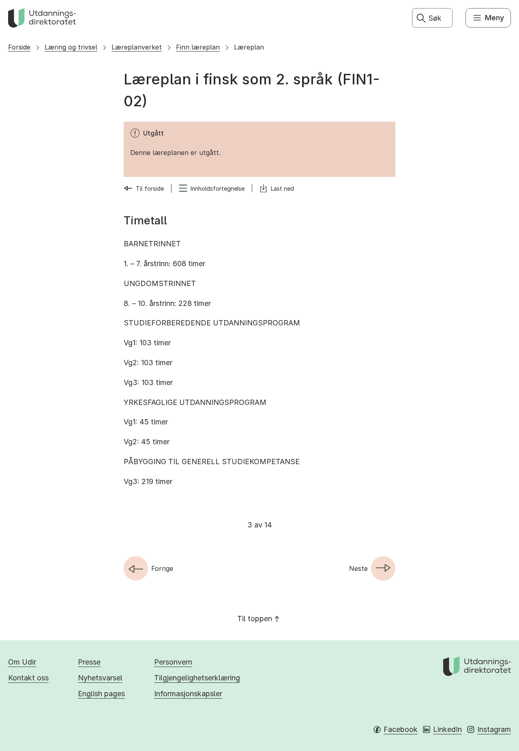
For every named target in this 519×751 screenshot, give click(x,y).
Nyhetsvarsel (100, 678)
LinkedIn (447, 729)
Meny (494, 17)
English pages (101, 693)
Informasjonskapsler (188, 693)
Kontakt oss (28, 678)
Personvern (173, 662)
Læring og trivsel (71, 47)
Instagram (494, 729)
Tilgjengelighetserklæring (197, 678)
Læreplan (249, 47)
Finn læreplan (198, 47)
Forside (19, 47)
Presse (89, 662)
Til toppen (254, 618)
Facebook (401, 729)
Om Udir (22, 662)
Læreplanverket (137, 47)
